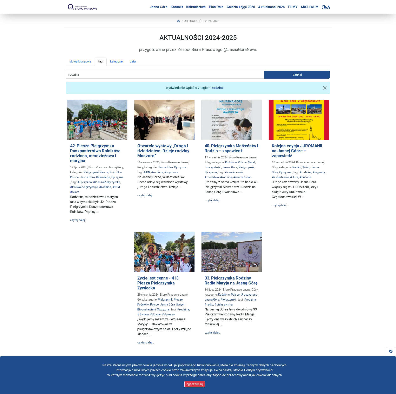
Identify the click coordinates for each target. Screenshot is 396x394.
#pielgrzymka (223, 304)
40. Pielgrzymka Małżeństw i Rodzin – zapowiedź (231, 148)
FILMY (292, 7)
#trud (116, 187)
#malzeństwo (242, 177)
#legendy (319, 172)
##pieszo (168, 314)
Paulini (296, 167)
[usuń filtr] (325, 88)
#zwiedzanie (280, 177)
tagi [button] (100, 61)
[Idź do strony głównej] (82, 7)
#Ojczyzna (85, 182)
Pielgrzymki (246, 167)
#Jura (294, 177)
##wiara (143, 314)
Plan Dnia (216, 7)
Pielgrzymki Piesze (96, 172)
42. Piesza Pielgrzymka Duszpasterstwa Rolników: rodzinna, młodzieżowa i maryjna (95, 153)
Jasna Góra (158, 7)
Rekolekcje (103, 177)
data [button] (133, 61)
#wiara (74, 192)
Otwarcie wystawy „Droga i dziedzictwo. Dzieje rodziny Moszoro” (163, 150)
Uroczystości (213, 167)
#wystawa (171, 172)
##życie (155, 314)
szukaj (297, 75)
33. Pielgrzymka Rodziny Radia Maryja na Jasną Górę (231, 280)
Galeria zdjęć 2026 (241, 7)
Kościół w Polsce (236, 162)
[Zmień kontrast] (324, 7)
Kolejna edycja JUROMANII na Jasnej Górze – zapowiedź (297, 150)
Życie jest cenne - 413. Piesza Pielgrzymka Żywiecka (158, 283)
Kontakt (177, 7)
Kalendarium (196, 7)
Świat (251, 162)
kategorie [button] (116, 61)
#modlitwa (212, 177)
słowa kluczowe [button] (80, 61)
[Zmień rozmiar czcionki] (328, 7)
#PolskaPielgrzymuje (84, 187)
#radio (209, 304)
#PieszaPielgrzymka (106, 182)
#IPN (147, 172)
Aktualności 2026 (271, 7)
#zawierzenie (234, 172)
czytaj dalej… (78, 220)
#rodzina (105, 187)
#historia (305, 177)
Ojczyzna (117, 177)
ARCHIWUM (309, 7)
